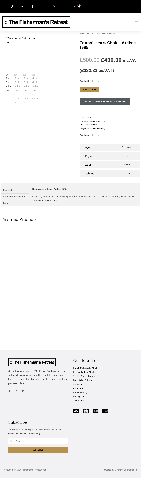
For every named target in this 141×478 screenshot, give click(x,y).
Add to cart (89, 89)
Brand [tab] (6, 203)
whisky (102, 129)
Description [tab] (8, 190)
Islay (87, 34)
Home (82, 34)
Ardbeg (92, 121)
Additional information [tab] (14, 196)
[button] (54, 6)
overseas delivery (92, 129)
